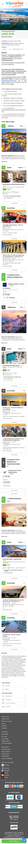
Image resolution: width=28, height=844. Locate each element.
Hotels (3, 723)
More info (4, 161)
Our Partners (5, 738)
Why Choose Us (6, 751)
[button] (4, 140)
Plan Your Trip (5, 716)
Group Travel (5, 747)
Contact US (5, 732)
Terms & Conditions (7, 758)
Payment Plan (5, 754)
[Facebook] (3, 768)
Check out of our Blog (7, 762)
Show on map (10, 187)
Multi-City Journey (7, 721)
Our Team (4, 736)
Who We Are (5, 734)
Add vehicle (14, 493)
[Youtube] (3, 775)
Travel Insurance (6, 749)
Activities (4, 726)
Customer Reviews (7, 743)
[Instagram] (3, 770)
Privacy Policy (5, 756)
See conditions (14, 819)
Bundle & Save (5, 719)
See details (14, 239)
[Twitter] (3, 773)
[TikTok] (3, 777)
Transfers (4, 728)
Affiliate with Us (6, 741)
